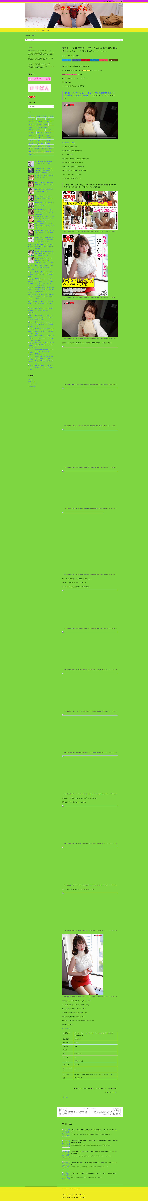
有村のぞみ (40, 135)
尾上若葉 (31, 132)
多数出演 (31, 127)
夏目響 (51, 124)
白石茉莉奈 (31, 146)
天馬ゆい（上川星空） (44, 127)
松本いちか (31, 138)
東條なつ (49, 135)
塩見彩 (45, 124)
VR (34, 35)
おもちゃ (98, 1088)
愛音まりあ (48, 132)
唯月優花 (49, 121)
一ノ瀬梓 (44, 116)
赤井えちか (31, 151)
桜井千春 (49, 138)
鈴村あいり (48, 151)
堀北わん (39, 124)
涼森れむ (49, 140)
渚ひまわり (31, 143)
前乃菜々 (49, 119)
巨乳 (105, 1088)
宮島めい (40, 129)
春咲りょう (31, 135)
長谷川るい (31, 154)
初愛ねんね (40, 119)
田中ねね (40, 143)
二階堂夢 (50, 116)
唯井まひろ (40, 121)
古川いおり (31, 121)
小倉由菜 (49, 129)
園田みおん (31, 124)
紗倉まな (40, 146)
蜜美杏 (50, 148)
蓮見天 (30, 148)
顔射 (109, 1088)
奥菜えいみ (31, 129)
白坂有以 (49, 143)
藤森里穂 (37, 148)
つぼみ (38, 116)
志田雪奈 (39, 132)
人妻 (102, 1088)
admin (115, 1092)
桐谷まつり (40, 138)
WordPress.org (31, 386)
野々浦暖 (40, 151)
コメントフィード (32, 384)
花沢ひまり (48, 146)
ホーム (28, 35)
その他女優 (31, 116)
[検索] (122, 1)
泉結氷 (114, 1088)
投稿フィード (31, 381)
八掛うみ (31, 119)
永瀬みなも (31, 140)
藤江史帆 (44, 148)
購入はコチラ (66, 1028)
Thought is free (82, 1197)
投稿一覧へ (65, 1097)
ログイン (30, 379)
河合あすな (40, 140)
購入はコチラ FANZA (68, 143)
